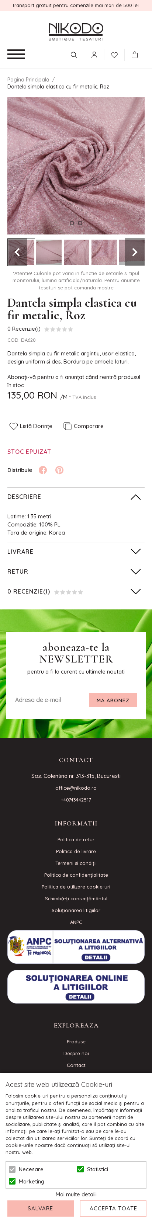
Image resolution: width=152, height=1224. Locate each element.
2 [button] (80, 223)
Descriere (24, 496)
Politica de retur (76, 839)
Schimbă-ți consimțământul (76, 898)
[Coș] (136, 55)
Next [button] (135, 252)
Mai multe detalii (76, 1194)
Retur (17, 571)
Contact (76, 1065)
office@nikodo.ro (76, 788)
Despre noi (76, 1053)
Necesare (31, 1169)
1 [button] (72, 223)
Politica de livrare (76, 851)
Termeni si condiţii (76, 863)
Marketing (31, 1181)
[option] (76, 165)
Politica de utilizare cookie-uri (76, 887)
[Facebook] (43, 470)
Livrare (20, 551)
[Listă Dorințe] (114, 54)
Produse (76, 1041)
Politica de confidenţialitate (76, 875)
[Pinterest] (59, 470)
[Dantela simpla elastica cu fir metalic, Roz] (48, 252)
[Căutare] (74, 55)
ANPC (76, 922)
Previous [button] (17, 252)
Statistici (97, 1169)
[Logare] (94, 55)
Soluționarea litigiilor (76, 910)
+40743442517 (76, 800)
